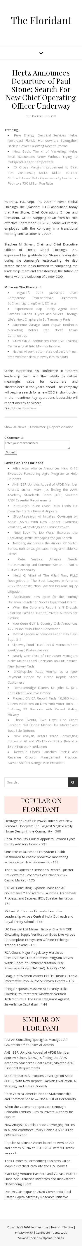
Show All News (15, 427)
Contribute (43, 1232)
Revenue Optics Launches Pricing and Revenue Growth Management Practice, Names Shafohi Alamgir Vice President (43, 757)
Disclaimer (37, 427)
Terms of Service (62, 1227)
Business (30, 408)
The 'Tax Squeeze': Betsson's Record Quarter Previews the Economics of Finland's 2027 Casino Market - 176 (38, 875)
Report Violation (61, 427)
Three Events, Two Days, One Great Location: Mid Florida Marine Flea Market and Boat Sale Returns (43, 725)
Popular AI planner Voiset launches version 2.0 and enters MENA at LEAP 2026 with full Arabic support (39, 1147)
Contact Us (60, 1232)
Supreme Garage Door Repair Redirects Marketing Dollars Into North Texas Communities (43, 329)
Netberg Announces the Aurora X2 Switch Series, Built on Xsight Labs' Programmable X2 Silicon (43, 548)
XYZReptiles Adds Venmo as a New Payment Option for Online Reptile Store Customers (43, 676)
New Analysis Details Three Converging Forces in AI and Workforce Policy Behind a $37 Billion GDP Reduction (43, 741)
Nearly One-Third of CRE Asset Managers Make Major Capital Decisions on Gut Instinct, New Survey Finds (43, 660)
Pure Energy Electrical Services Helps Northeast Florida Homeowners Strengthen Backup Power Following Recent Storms (43, 140)
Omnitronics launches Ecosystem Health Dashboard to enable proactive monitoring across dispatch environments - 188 (36, 856)
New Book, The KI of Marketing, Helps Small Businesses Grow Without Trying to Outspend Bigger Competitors (43, 156)
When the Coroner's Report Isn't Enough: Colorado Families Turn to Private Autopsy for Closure (43, 612)
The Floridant (41, 20)
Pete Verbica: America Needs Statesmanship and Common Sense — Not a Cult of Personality (43, 564)
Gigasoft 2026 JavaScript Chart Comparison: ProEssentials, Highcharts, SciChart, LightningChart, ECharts (43, 297)
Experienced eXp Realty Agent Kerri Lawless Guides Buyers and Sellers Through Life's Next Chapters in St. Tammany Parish (43, 313)
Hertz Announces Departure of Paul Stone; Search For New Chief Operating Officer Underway (41, 89)
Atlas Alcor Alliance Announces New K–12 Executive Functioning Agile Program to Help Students (43, 473)
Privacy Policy (24, 1232)
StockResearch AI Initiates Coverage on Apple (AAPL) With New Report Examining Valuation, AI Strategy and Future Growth (43, 521)
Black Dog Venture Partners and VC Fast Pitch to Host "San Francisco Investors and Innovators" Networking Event (40, 1178)
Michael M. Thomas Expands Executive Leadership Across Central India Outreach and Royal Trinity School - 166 (38, 916)
